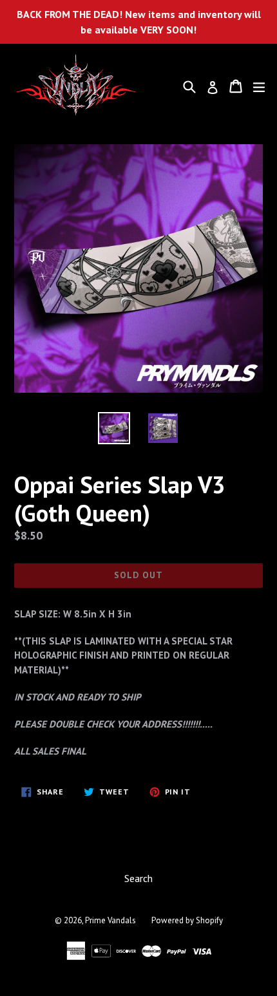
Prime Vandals (110, 920)
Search (138, 878)
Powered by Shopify (187, 920)
